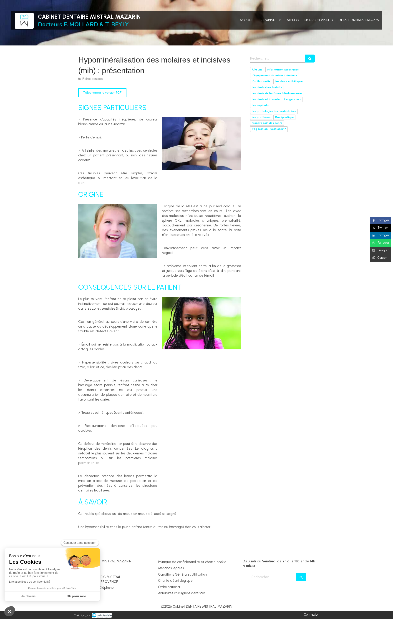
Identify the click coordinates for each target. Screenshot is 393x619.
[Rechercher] (310, 59)
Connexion (311, 614)
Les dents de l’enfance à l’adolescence (277, 93)
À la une (257, 69)
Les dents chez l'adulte (267, 87)
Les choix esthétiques (289, 81)
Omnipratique (284, 117)
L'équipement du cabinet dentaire (274, 75)
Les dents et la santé (266, 99)
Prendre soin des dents (267, 123)
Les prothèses (261, 117)
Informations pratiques (283, 69)
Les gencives (292, 99)
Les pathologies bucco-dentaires (274, 111)
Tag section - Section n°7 (269, 128)
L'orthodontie (261, 81)
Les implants (260, 105)
